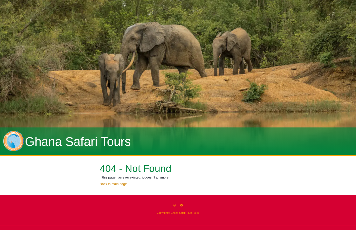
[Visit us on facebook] (181, 205)
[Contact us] (174, 205)
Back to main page (113, 184)
